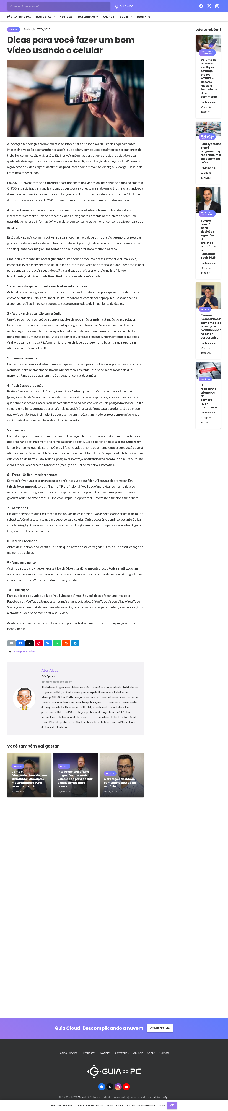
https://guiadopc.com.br (56, 681)
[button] (52, 16)
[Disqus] (75, 855)
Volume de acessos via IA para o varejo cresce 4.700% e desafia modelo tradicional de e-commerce (209, 78)
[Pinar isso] (39, 643)
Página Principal (68, 1052)
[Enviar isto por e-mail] (11, 643)
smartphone (21, 651)
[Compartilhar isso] (20, 643)
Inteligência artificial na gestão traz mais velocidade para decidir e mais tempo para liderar (75, 779)
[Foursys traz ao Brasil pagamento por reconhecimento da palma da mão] (208, 129)
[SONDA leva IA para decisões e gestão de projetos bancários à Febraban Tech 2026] (208, 200)
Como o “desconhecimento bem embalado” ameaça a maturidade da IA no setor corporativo (29, 779)
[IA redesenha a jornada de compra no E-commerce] (208, 370)
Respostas (89, 1052)
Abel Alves (49, 670)
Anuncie (138, 1052)
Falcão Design (160, 1097)
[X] (209, 6)
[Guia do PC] (123, 6)
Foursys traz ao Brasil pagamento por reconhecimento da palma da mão (213, 153)
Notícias (105, 1052)
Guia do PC (85, 1097)
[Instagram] (217, 6)
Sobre (151, 1052)
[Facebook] (201, 6)
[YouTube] (126, 1086)
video (32, 651)
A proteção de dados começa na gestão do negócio (120, 782)
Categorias (122, 1052)
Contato (164, 1052)
